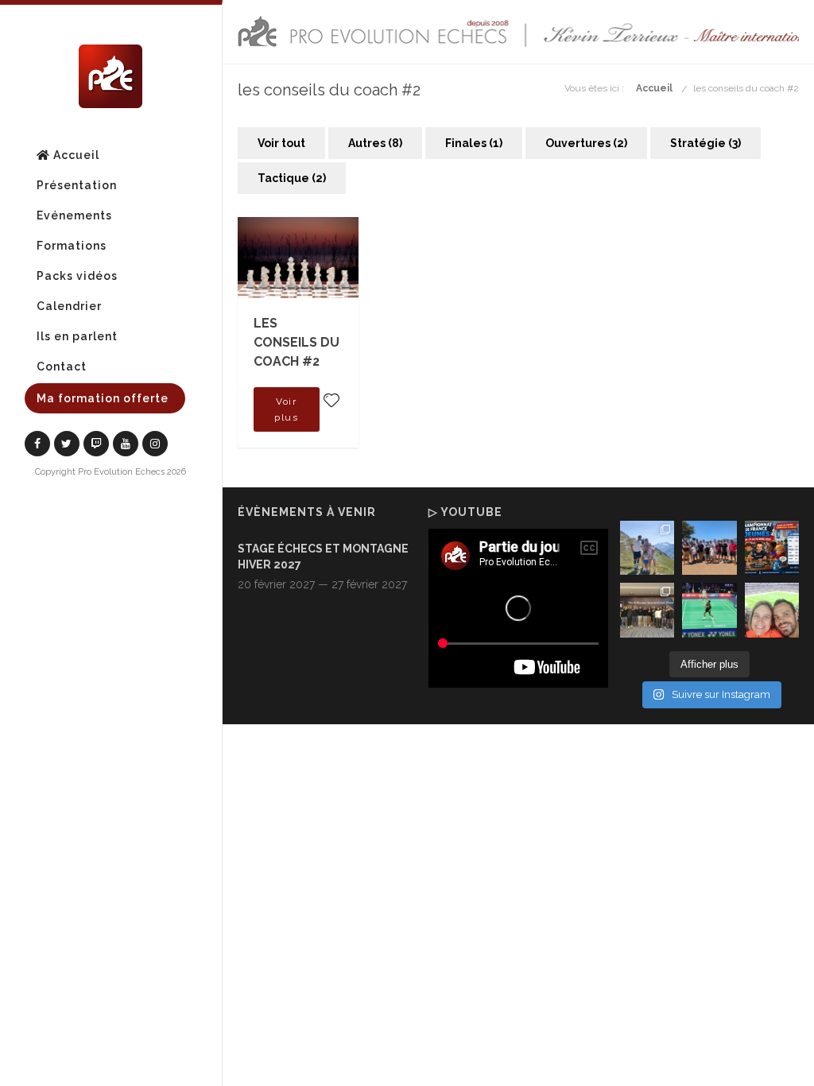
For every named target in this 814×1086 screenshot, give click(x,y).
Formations (72, 245)
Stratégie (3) (705, 143)
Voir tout (281, 143)
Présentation (77, 185)
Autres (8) (375, 143)
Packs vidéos (77, 276)
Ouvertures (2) (586, 143)
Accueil (74, 155)
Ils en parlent (77, 336)
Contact (62, 366)
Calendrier (69, 306)
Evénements (74, 215)
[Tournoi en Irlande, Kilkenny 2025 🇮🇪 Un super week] (647, 610)
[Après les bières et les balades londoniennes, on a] (772, 610)
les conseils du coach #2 (746, 88)
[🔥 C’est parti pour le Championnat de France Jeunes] (772, 548)
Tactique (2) (292, 178)
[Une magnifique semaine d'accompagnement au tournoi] (709, 548)
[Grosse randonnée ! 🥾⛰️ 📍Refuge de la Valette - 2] (647, 548)
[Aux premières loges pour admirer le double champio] (709, 610)
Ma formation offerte (103, 398)
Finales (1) (473, 143)
